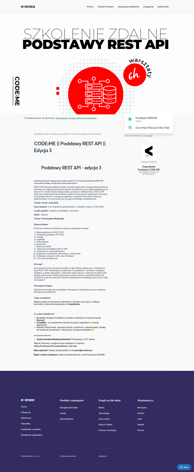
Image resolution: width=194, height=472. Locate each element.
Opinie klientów (66, 419)
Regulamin (103, 456)
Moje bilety (25, 423)
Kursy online (63, 134)
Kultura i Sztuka (105, 424)
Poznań (140, 430)
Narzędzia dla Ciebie (69, 407)
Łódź (139, 419)
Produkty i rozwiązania (72, 400)
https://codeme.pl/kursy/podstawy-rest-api (55, 345)
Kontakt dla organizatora (32, 435)
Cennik (63, 413)
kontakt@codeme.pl (82, 350)
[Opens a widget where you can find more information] (184, 467)
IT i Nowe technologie (77, 134)
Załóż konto (163, 6)
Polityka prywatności (68, 456)
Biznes (101, 407)
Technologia (104, 413)
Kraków (140, 413)
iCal (143, 136)
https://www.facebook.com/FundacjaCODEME (82, 354)
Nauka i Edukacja (51, 134)
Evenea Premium (106, 6)
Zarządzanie (39, 134)
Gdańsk (140, 424)
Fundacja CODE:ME (149, 169)
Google (149, 136)
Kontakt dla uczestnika (31, 429)
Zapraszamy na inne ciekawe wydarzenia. (76, 118)
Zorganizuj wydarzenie (128, 6)
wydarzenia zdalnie (93, 134)
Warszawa (142, 407)
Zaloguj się (148, 6)
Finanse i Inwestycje (107, 430)
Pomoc (90, 6)
